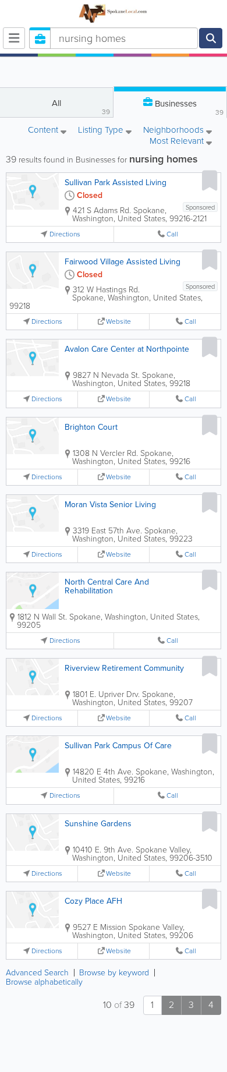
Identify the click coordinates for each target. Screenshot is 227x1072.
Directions (64, 234)
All (81, 107)
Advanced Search (37, 973)
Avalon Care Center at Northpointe (127, 349)
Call (172, 234)
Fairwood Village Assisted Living (122, 262)
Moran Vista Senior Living (110, 504)
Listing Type (102, 130)
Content (44, 130)
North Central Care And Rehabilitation (107, 586)
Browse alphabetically (44, 982)
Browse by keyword (114, 973)
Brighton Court (91, 427)
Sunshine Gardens (98, 824)
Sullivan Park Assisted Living (115, 182)
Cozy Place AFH (93, 901)
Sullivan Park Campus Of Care (118, 746)
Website (118, 322)
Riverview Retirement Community (124, 668)
